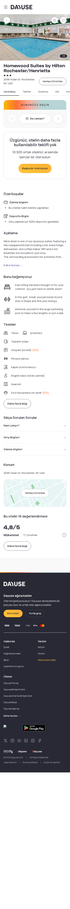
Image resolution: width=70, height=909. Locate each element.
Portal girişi (35, 613)
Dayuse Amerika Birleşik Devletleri (20, 695)
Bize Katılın (13, 613)
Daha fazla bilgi (17, 403)
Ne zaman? (37, 118)
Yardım (41, 653)
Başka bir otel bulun (35, 168)
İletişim (41, 647)
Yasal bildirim (10, 762)
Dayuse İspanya (11, 708)
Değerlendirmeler (12, 653)
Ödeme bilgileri (13, 449)
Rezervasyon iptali (47, 659)
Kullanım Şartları (52, 762)
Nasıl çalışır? (11, 425)
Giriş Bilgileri (12, 437)
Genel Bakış (9, 91)
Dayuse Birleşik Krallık (14, 689)
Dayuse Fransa (11, 683)
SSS (57, 91)
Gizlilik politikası (30, 762)
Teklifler (27, 91)
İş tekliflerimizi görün (14, 666)
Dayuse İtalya (10, 702)
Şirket (6, 647)
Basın (6, 659)
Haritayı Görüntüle (53, 81)
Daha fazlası (12, 265)
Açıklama (43, 91)
